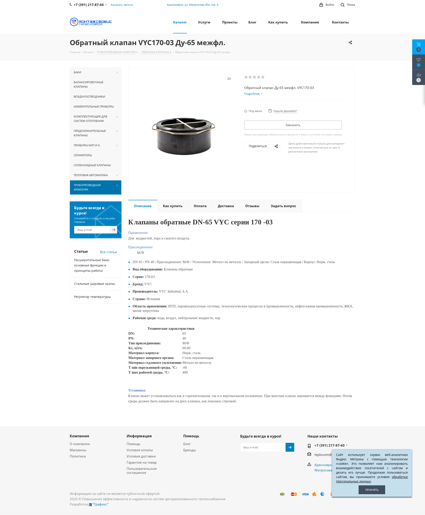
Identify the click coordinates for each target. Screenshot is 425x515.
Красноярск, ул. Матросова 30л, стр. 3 (192, 5)
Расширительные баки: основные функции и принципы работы (92, 265)
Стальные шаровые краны (94, 284)
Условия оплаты (140, 450)
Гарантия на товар (142, 462)
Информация (139, 436)
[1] (246, 77)
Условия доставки (141, 456)
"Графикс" (100, 504)
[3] (255, 77)
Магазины (78, 450)
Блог (187, 444)
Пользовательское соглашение (142, 470)
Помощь (133, 444)
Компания (79, 436)
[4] (259, 77)
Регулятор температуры (92, 297)
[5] (263, 77)
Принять (372, 490)
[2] (250, 77)
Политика (78, 456)
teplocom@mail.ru (329, 454)
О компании (80, 444)
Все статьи (108, 252)
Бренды (189, 450)
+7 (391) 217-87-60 (330, 445)
